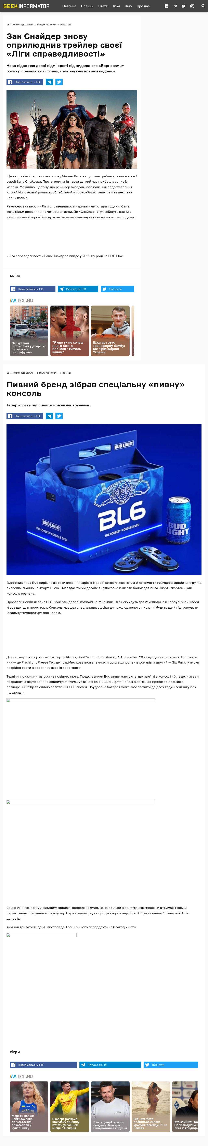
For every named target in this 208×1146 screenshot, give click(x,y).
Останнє (69, 6)
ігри (16, 1051)
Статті (103, 6)
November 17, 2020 (96, 241)
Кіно (128, 6)
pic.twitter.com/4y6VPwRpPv (32, 633)
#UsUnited (41, 232)
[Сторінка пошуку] (203, 6)
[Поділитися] (49, 82)
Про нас (143, 6)
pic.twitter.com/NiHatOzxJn (71, 232)
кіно (16, 276)
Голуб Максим (46, 24)
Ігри (116, 6)
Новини (87, 6)
